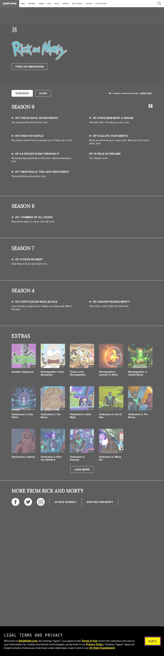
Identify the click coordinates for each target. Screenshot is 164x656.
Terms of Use (90, 641)
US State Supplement (102, 648)
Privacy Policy (94, 644)
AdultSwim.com (27, 641)
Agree (152, 641)
